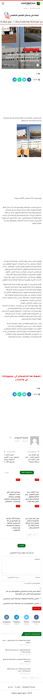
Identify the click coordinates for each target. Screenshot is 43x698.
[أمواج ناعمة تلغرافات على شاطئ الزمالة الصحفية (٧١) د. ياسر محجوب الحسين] (36, 671)
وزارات (25, 50)
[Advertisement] (21, 98)
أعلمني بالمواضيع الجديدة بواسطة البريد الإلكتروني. (21, 603)
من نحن (10, 687)
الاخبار (36, 50)
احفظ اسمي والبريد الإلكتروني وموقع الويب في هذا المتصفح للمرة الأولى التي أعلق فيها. (23, 593)
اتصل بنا (18, 687)
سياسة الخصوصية (28, 687)
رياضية (31, 50)
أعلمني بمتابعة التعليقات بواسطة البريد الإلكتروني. (21, 599)
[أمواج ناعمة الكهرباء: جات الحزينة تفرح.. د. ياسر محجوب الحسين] (36, 643)
